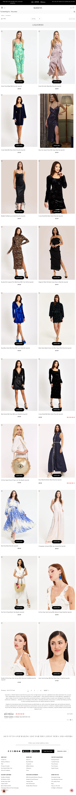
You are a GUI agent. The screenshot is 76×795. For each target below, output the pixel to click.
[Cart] (73, 7)
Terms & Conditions (5, 770)
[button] (38, 3)
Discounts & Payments (32, 774)
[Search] (74, 11)
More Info (29, 757)
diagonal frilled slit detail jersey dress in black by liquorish (53, 282)
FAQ (2, 764)
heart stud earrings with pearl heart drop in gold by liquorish (54, 678)
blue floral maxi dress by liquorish (9, 546)
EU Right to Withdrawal (56, 788)
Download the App (55, 777)
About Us (28, 759)
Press (27, 770)
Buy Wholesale (29, 761)
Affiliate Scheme (30, 766)
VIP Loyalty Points (55, 781)
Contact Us (3, 759)
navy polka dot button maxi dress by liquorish (50, 480)
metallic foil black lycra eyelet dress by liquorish (13, 216)
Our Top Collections (57, 757)
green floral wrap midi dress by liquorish (11, 86)
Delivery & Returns (5, 761)
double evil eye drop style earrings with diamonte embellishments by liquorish (18, 679)
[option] (12, 2)
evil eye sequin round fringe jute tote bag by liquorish (15, 480)
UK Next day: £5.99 (5, 781)
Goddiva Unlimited (5, 777)
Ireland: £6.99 (4, 783)
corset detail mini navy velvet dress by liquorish (13, 150)
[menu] (2, 7)
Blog (52, 783)
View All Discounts (30, 783)
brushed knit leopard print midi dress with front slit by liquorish (17, 282)
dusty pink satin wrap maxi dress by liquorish (50, 86)
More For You (55, 774)
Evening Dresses (55, 759)
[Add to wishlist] (1, 31)
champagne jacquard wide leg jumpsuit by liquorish (52, 546)
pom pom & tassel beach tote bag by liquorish (12, 612)
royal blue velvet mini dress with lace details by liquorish (15, 348)
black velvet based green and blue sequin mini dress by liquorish (55, 348)
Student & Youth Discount (32, 779)
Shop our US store (55, 785)
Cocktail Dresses (55, 761)
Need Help (4, 757)
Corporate (28, 764)
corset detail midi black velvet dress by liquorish (51, 414)
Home (2, 15)
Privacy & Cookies (5, 766)
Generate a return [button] (62, 751)
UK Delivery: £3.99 (5, 779)
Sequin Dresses (54, 768)
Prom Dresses (54, 766)
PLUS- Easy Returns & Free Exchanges (10, 788)
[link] (38, 716)
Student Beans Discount (31, 785)
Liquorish (8, 15)
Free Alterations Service (56, 779)
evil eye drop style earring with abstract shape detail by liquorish (55, 612)
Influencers (28, 768)
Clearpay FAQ (29, 781)
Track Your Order (47, 751)
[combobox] (36, 11)
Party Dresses (54, 764)
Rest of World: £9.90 (6, 785)
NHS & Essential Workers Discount (34, 777)
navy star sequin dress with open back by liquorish (52, 150)
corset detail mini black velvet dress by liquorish (51, 216)
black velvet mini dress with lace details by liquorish (14, 414)
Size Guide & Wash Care (6, 768)
